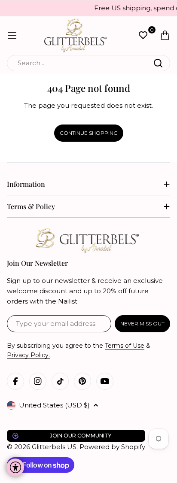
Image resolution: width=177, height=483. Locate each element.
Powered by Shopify (112, 447)
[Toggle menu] (12, 35)
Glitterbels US (54, 447)
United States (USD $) (54, 405)
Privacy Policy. (28, 355)
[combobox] (88, 63)
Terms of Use (124, 345)
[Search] (158, 63)
